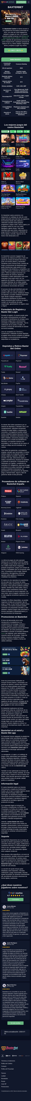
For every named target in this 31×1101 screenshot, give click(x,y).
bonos (3, 633)
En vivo (11, 131)
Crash (18, 131)
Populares (4, 131)
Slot (25, 131)
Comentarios (15, 899)
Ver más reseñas (15, 1023)
